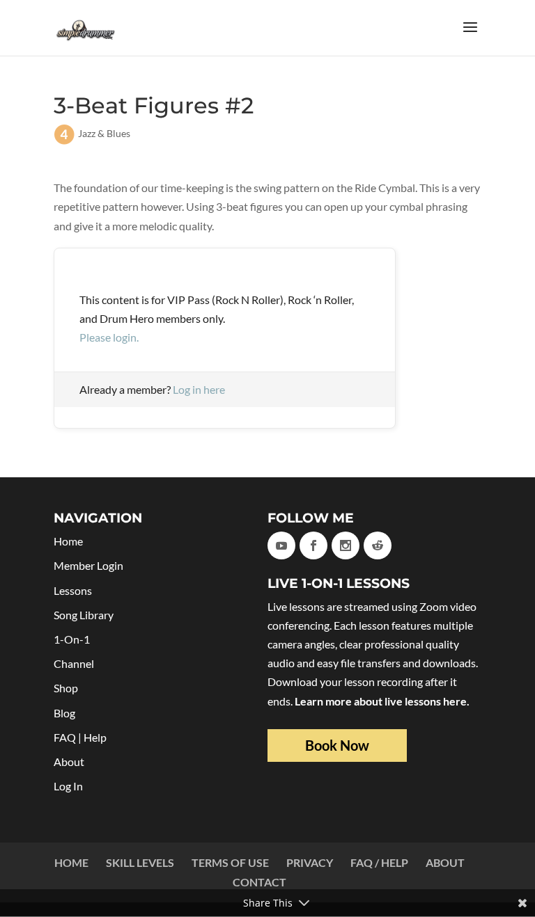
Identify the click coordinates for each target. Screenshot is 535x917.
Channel (74, 663)
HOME (71, 862)
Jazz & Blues (104, 133)
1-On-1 (72, 639)
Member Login (88, 565)
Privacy (309, 862)
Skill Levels (140, 862)
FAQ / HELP (379, 862)
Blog (64, 712)
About (69, 761)
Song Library (84, 614)
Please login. (109, 337)
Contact (259, 881)
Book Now (337, 745)
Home (68, 541)
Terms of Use (230, 862)
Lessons (73, 590)
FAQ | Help (80, 737)
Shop (66, 687)
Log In (68, 785)
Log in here (199, 389)
